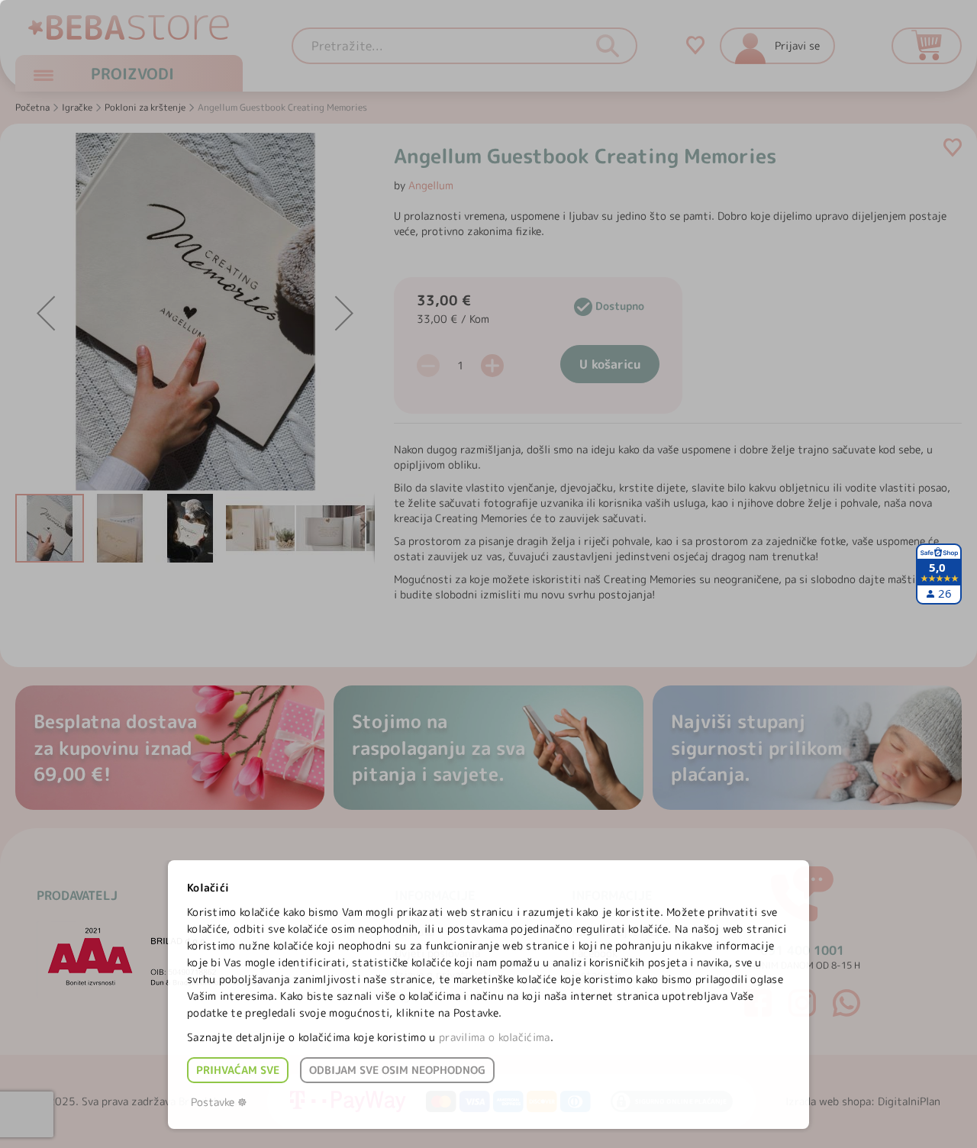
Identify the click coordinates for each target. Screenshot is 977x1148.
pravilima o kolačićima (494, 1037)
